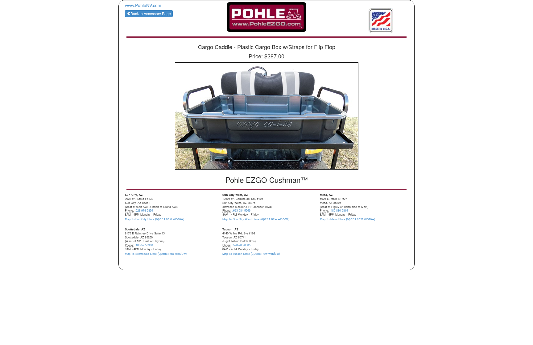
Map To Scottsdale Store (156, 254)
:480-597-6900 (144, 245)
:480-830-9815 (339, 210)
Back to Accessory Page (150, 13)
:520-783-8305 (241, 245)
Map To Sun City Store (154, 219)
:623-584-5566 (241, 210)
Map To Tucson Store (251, 254)
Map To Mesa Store (347, 219)
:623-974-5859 (144, 210)
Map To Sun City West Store (255, 219)
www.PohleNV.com (143, 5)
